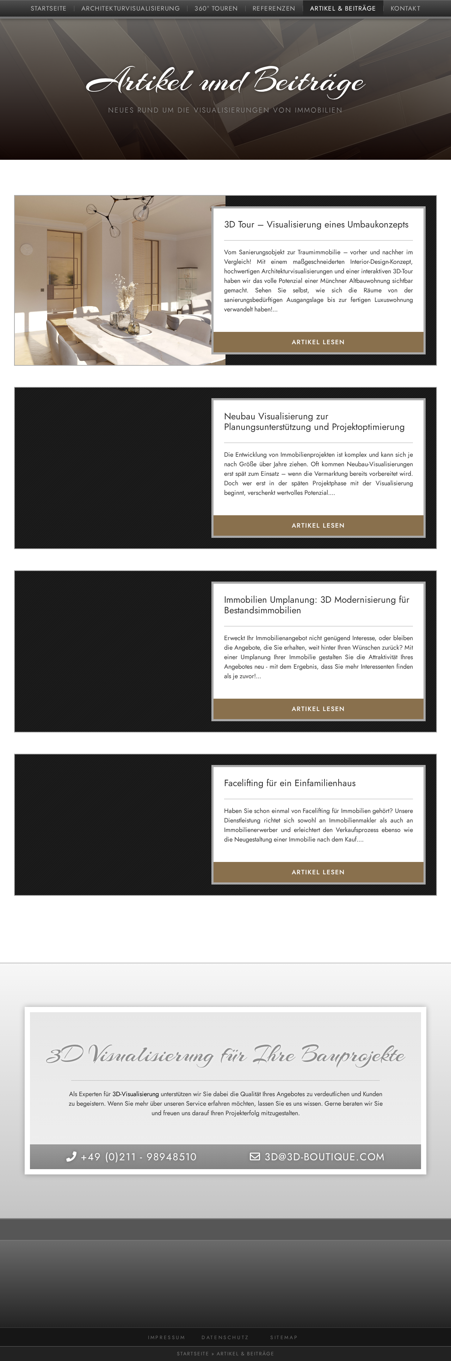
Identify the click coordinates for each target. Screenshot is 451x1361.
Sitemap (284, 1337)
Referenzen (274, 8)
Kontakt (406, 8)
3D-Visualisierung (135, 1094)
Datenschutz (225, 1337)
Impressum (166, 1337)
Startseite (49, 8)
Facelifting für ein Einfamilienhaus (290, 783)
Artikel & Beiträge (343, 8)
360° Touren (216, 8)
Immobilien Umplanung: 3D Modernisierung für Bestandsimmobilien (316, 605)
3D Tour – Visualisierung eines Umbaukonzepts (316, 224)
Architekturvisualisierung (130, 8)
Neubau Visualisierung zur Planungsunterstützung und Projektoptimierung (314, 421)
